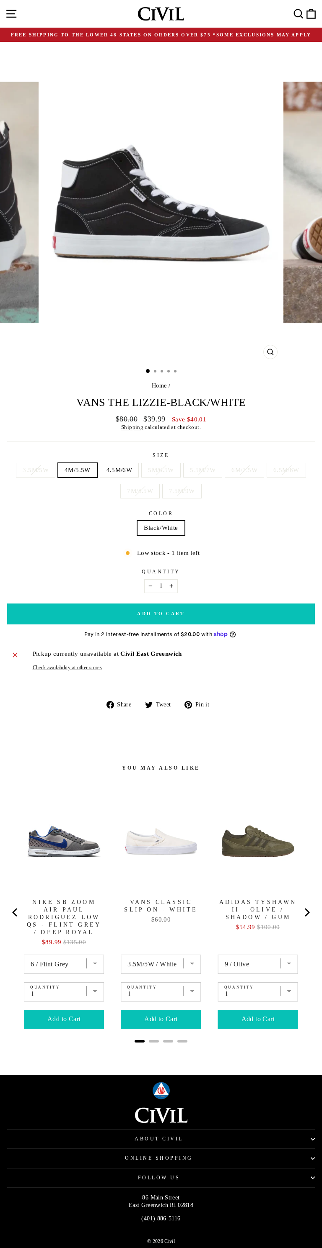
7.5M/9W (182, 491)
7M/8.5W (140, 491)
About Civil (159, 1139)
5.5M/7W (203, 470)
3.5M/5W (36, 470)
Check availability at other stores (67, 667)
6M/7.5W (244, 470)
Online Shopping (159, 1158)
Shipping (132, 427)
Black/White (161, 527)
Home (159, 386)
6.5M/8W (286, 470)
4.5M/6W (119, 470)
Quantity (161, 572)
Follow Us (159, 1178)
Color (161, 513)
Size (161, 455)
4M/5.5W (78, 470)
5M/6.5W (161, 470)
